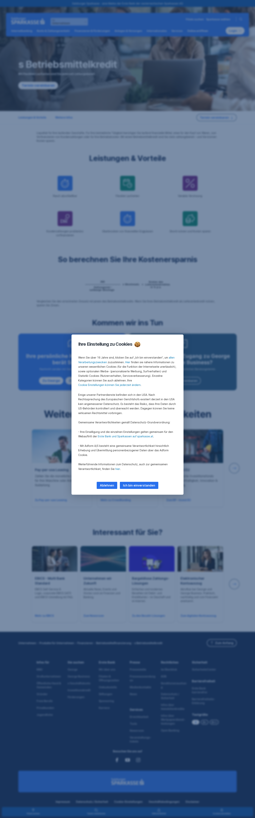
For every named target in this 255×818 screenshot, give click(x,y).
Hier (127, 362)
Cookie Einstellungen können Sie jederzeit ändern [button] (109, 384)
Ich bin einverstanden (139, 485)
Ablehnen (107, 485)
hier (117, 468)
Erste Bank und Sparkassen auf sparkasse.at (125, 436)
